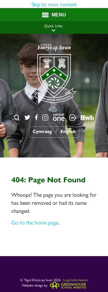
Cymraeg (42, 131)
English (68, 131)
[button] (53, 30)
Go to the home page (34, 222)
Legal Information (75, 279)
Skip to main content (54, 4)
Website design (32, 285)
